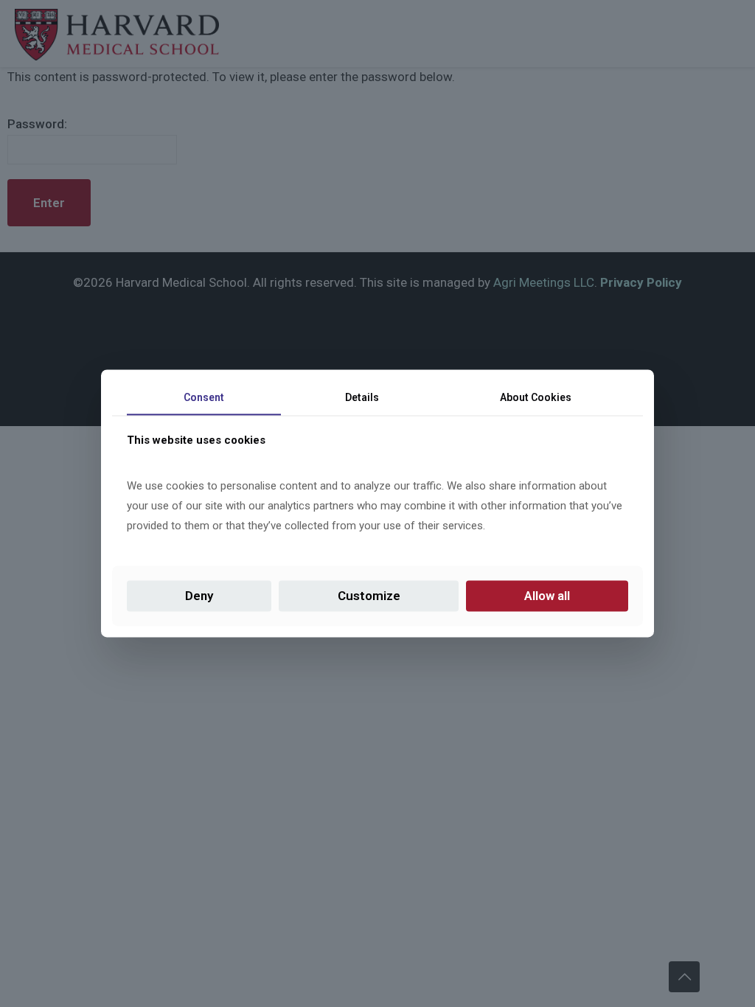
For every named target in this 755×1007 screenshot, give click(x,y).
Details (362, 397)
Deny (199, 595)
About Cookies (535, 397)
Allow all (547, 595)
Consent (204, 397)
